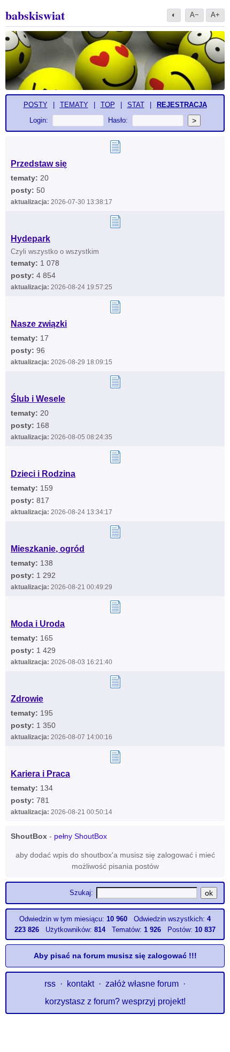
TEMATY (74, 105)
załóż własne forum (142, 983)
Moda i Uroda (38, 623)
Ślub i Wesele (38, 398)
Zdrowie (27, 698)
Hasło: (118, 120)
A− (194, 15)
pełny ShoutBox (80, 836)
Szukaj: (81, 893)
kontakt (80, 983)
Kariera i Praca (40, 773)
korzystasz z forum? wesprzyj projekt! (115, 1001)
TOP (108, 105)
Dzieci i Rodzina (43, 473)
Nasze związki (39, 323)
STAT (135, 105)
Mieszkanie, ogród (48, 548)
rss (50, 983)
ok (209, 893)
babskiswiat (35, 15)
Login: (38, 120)
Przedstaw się (39, 163)
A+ (215, 15)
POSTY (36, 105)
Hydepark (30, 238)
